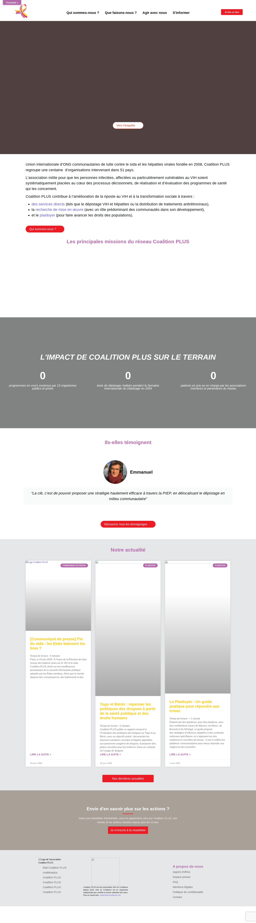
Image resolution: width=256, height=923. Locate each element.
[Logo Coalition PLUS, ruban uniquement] (22, 11)
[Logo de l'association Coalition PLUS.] (51, 861)
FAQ (175, 882)
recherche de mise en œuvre (59, 209)
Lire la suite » (40, 754)
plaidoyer (47, 215)
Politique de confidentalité (188, 892)
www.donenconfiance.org (110, 895)
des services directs (48, 204)
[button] (1, 85)
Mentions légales (183, 887)
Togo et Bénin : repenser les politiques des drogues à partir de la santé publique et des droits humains (128, 711)
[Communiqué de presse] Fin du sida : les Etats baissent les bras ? (57, 643)
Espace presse (181, 877)
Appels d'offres (181, 872)
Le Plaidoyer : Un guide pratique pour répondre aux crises (194, 706)
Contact (177, 897)
